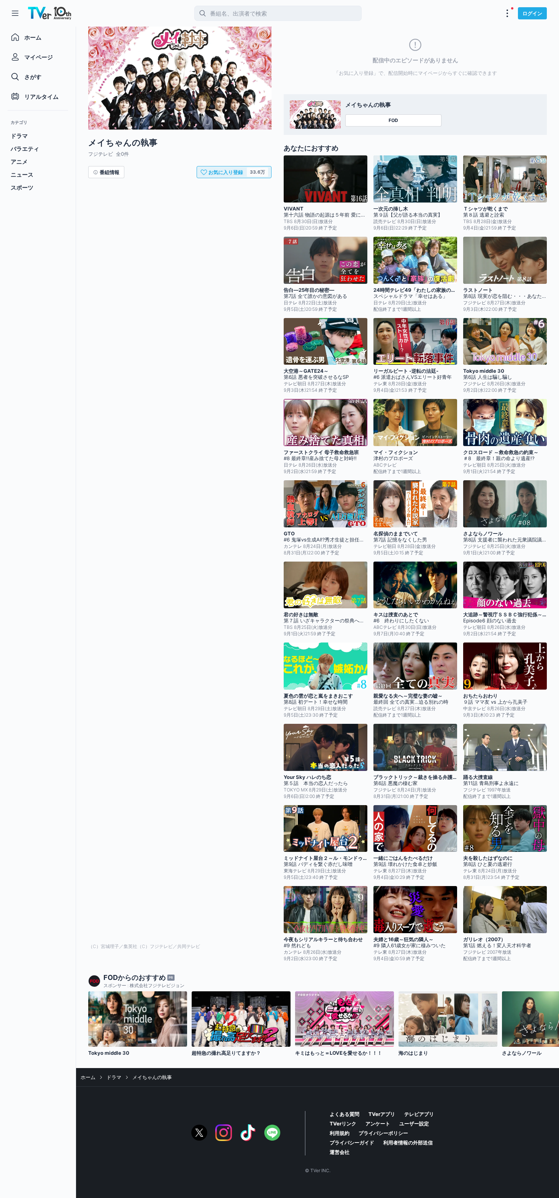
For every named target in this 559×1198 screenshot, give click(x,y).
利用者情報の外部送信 (408, 1142)
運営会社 (339, 1152)
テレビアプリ (419, 1114)
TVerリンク (343, 1123)
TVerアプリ (381, 1114)
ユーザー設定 (414, 1123)
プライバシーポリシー (383, 1133)
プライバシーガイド (352, 1142)
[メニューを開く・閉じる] (507, 13)
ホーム (88, 1077)
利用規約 (339, 1133)
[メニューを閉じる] (15, 13)
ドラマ (113, 1077)
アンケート (377, 1123)
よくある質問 (344, 1114)
